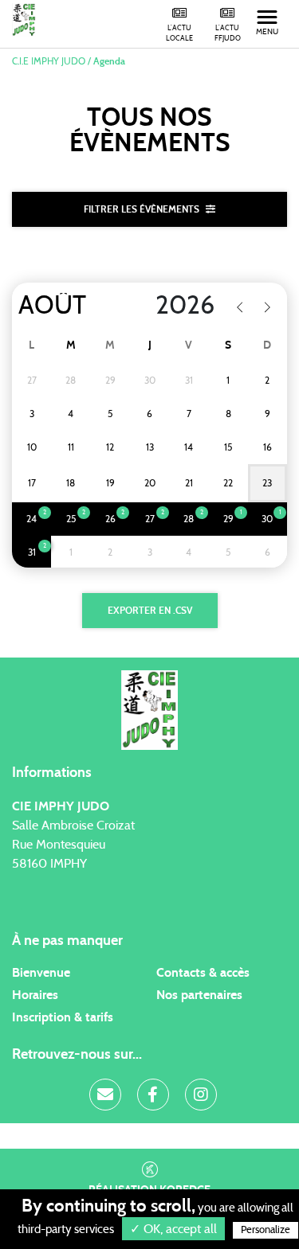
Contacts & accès (203, 972)
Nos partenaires (199, 995)
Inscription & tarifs (62, 1017)
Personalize (265, 1230)
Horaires (35, 995)
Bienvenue (41, 972)
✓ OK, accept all (173, 1229)
